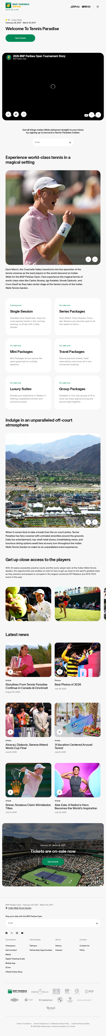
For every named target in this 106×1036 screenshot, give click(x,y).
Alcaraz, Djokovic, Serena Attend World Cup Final (27, 746)
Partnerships (35, 940)
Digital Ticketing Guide (15, 959)
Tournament (11, 940)
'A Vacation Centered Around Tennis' (73, 746)
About (58, 940)
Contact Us (84, 946)
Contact (83, 940)
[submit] (70, 143)
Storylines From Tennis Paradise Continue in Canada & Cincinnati (27, 686)
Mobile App (10, 963)
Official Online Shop (14, 972)
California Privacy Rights (80, 1024)
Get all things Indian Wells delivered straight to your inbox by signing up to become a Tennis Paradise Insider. (53, 131)
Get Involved (11, 950)
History (58, 946)
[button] (28, 316)
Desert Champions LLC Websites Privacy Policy (51, 1024)
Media (8, 954)
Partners (33, 946)
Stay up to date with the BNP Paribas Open (24, 916)
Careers (58, 950)
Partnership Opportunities (41, 950)
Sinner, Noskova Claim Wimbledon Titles (28, 806)
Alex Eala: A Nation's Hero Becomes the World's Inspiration (76, 806)
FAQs (82, 950)
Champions (10, 946)
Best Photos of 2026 (68, 684)
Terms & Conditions (24, 1024)
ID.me (8, 967)
